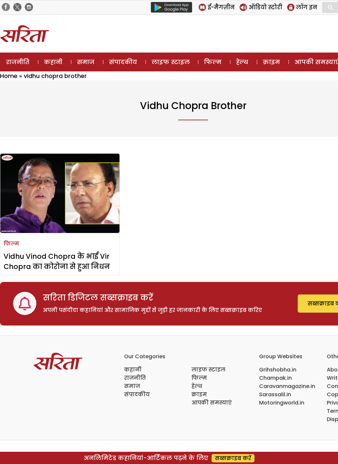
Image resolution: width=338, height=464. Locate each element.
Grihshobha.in (277, 369)
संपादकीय (123, 62)
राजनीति (17, 62)
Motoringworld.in (281, 402)
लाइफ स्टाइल (171, 62)
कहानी (53, 62)
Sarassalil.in (275, 394)
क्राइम (271, 62)
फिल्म (212, 62)
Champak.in (275, 378)
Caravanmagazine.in (287, 386)
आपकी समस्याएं (211, 402)
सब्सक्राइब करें (233, 458)
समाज (85, 62)
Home (8, 76)
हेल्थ (242, 62)
